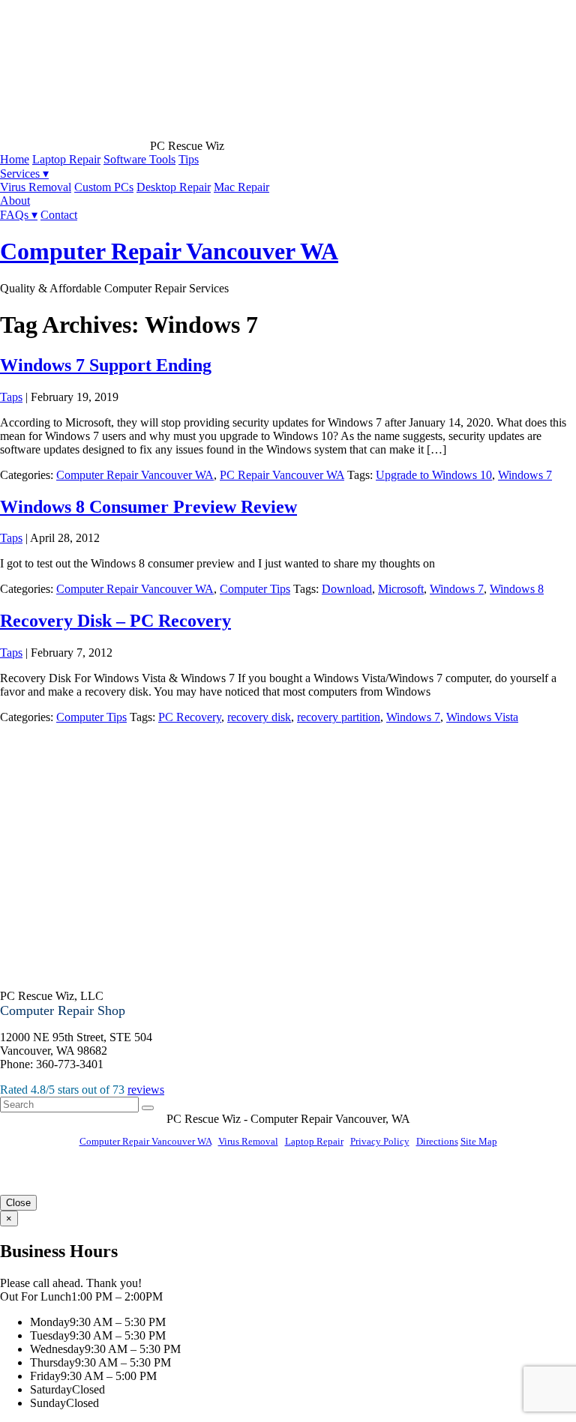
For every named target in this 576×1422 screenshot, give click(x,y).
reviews (146, 1089)
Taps (11, 397)
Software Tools (140, 159)
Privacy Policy (380, 1141)
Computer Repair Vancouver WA (169, 251)
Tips (188, 159)
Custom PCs (104, 187)
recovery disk (259, 717)
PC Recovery (189, 717)
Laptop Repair (66, 159)
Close (18, 1202)
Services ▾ (24, 173)
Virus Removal (35, 187)
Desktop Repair (173, 187)
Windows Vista (482, 717)
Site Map (478, 1141)
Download (347, 588)
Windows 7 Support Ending (106, 365)
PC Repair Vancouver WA (282, 475)
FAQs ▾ (19, 214)
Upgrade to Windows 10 (434, 475)
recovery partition (338, 717)
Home (14, 159)
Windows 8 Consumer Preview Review (148, 506)
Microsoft (401, 588)
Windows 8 (517, 588)
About (15, 200)
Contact (58, 214)
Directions (437, 1141)
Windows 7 (525, 475)
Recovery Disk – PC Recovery (115, 620)
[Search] (148, 1108)
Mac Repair (241, 187)
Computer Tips (255, 588)
